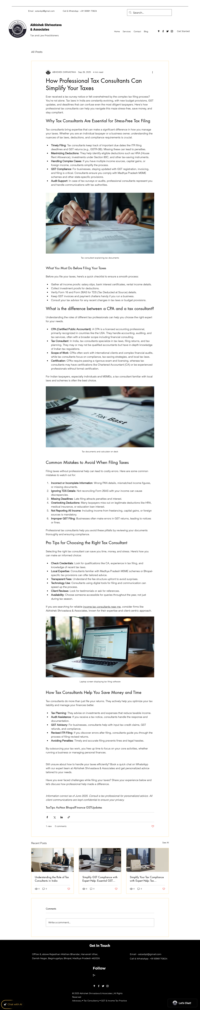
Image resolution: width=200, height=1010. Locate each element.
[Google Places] (158, 31)
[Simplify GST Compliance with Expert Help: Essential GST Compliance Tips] (100, 860)
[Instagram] (171, 31)
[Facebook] (163, 31)
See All (165, 842)
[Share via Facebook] (47, 817)
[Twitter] (167, 31)
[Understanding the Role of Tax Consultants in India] (52, 860)
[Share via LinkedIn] (61, 817)
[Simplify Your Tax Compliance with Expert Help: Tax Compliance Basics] (147, 860)
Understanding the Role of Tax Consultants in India (52, 878)
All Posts (36, 52)
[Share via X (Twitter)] (54, 817)
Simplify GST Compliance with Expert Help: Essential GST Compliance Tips (100, 878)
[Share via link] (68, 817)
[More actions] (152, 72)
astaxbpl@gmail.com (45, 11)
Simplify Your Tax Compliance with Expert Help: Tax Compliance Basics (147, 878)
